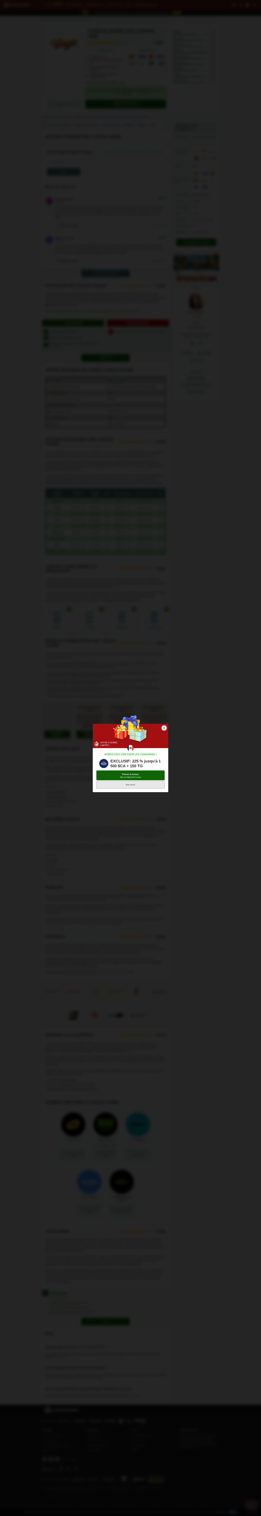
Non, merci (130, 785)
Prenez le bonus (130, 775)
